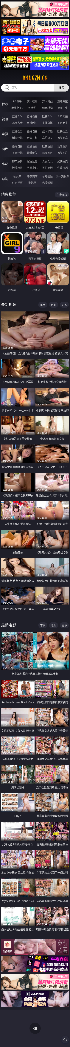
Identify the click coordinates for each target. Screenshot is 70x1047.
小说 (5, 164)
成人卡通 (47, 131)
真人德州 (32, 101)
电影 (5, 134)
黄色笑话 (47, 167)
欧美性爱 (62, 131)
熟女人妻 (17, 122)
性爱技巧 (62, 167)
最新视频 (8, 304)
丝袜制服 (32, 122)
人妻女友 (47, 161)
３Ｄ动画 (62, 116)
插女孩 (17, 176)
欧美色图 (47, 146)
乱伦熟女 (47, 137)
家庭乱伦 (32, 161)
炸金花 (32, 107)
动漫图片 (62, 146)
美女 (42, 305)
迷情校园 (17, 167)
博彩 (5, 104)
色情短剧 (47, 182)
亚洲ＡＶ (17, 116)
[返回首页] (65, 1039)
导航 (5, 179)
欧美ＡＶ (47, 116)
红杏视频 (17, 182)
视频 (5, 119)
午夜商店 (32, 176)
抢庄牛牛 (62, 107)
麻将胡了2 (17, 107)
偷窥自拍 (17, 146)
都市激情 (17, 161)
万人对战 (47, 101)
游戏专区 (62, 101)
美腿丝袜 (17, 152)
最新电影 (8, 625)
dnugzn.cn (35, 78)
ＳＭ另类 (62, 122)
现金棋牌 (47, 107)
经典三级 (32, 137)
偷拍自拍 (32, 131)
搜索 (61, 87)
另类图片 (62, 152)
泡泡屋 (32, 182)
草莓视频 (47, 176)
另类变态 (62, 137)
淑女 (53, 625)
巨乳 (53, 305)
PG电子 (17, 101)
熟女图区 (47, 152)
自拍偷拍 (32, 116)
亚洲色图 (32, 146)
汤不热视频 (62, 176)
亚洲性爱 (17, 131)
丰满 (42, 625)
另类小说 (32, 167)
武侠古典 (62, 161)
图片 (5, 149)
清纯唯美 (32, 152)
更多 (64, 305)
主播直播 (47, 122)
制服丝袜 (17, 137)
